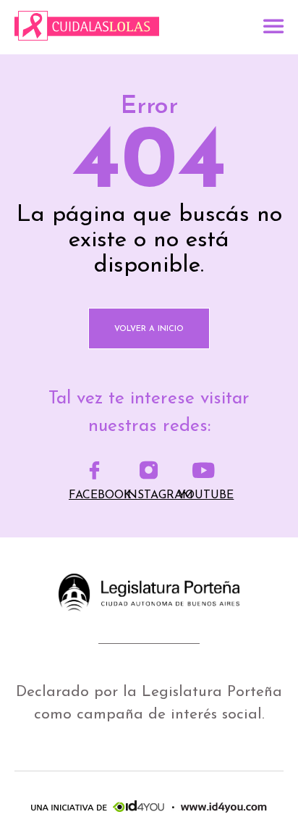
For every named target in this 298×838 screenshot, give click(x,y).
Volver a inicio (149, 329)
